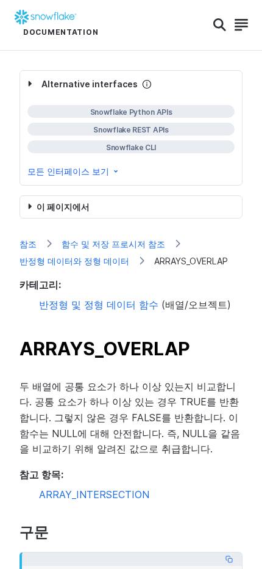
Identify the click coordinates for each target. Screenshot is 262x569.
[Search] (219, 25)
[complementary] (131, 128)
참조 (28, 244)
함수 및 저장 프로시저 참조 (113, 244)
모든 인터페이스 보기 (68, 171)
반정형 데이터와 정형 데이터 (74, 261)
